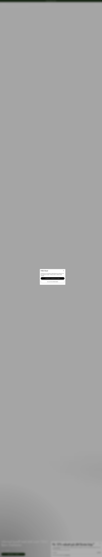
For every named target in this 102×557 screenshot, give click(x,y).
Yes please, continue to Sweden (52, 278)
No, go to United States (52, 281)
